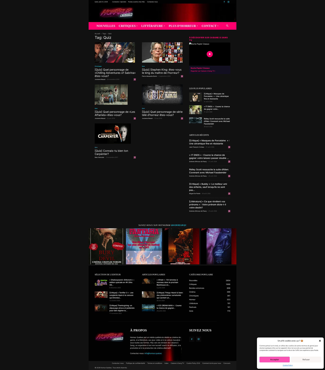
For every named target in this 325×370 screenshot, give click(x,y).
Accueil (97, 34)
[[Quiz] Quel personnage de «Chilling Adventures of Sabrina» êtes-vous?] (115, 52)
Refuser (306, 359)
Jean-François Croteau (196, 147)
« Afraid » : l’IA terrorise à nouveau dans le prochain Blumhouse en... (167, 282)
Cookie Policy (288, 365)
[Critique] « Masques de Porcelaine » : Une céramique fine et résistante (216, 96)
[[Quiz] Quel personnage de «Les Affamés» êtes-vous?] (115, 94)
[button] (320, 341)
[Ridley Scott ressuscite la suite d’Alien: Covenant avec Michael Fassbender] (195, 120)
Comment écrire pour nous (211, 363)
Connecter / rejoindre (119, 2)
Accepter (274, 359)
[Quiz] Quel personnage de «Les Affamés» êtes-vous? (115, 113)
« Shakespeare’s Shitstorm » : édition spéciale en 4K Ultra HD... (121, 282)
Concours (226, 363)
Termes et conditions (154, 363)
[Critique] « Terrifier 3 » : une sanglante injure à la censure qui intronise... (121, 295)
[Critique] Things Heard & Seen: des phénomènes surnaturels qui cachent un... (170, 295)
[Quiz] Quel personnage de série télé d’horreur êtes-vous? (162, 113)
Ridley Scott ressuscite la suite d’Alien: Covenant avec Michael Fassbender (217, 121)
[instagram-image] (107, 246)
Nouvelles (105, 26)
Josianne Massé (100, 79)
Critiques (127, 26)
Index (166, 363)
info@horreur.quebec (153, 353)
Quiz (143, 66)
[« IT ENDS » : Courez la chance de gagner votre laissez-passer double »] (195, 109)
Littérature (152, 26)
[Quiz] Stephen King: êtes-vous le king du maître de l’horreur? (162, 71)
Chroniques (98, 66)
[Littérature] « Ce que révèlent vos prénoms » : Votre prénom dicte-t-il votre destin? (207, 204)
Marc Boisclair (99, 157)
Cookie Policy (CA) (193, 363)
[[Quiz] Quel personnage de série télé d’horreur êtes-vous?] (162, 94)
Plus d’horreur (182, 26)
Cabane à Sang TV (177, 363)
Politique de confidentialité (135, 363)
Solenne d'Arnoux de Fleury (198, 161)
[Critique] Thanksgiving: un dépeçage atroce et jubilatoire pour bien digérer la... (121, 308)
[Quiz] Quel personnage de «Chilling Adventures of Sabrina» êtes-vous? (115, 73)
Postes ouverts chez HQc (136, 2)
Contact (209, 26)
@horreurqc (179, 225)
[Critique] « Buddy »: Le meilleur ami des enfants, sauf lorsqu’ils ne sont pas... (208, 187)
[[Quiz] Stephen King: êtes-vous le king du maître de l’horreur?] (162, 52)
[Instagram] (228, 2)
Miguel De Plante (194, 193)
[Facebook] (224, 2)
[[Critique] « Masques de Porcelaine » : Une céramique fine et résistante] (195, 96)
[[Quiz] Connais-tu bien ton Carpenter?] (115, 133)
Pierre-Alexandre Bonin (149, 76)
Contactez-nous (152, 2)
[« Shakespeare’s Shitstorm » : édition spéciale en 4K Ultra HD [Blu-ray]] (101, 282)
